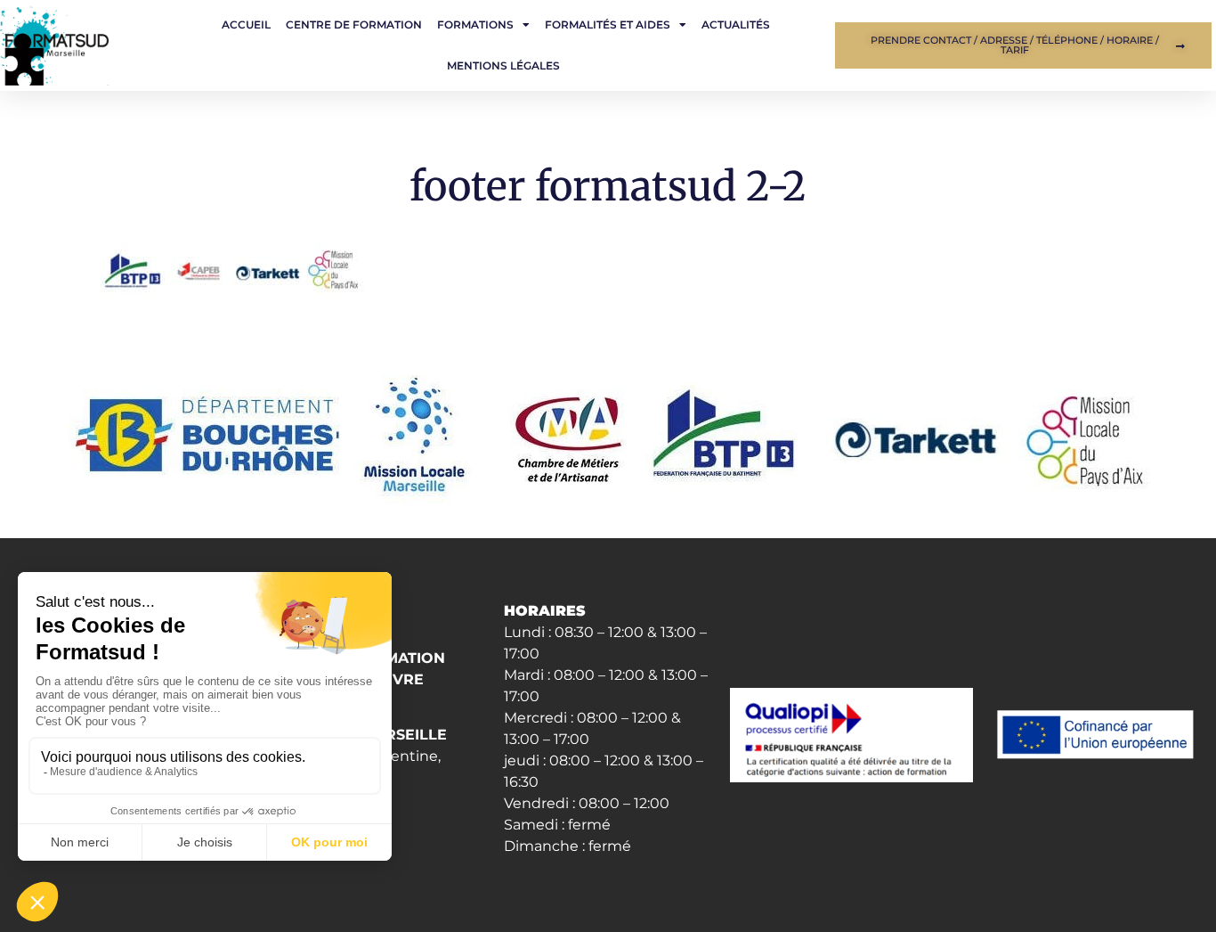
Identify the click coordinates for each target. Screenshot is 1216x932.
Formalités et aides (607, 24)
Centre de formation (354, 24)
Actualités (735, 24)
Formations (475, 24)
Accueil (246, 24)
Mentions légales (503, 65)
